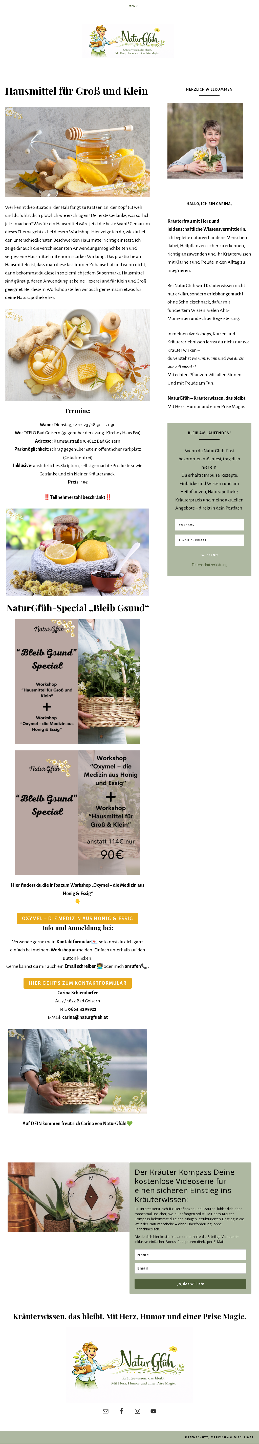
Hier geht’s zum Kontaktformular (78, 983)
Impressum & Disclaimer (232, 1437)
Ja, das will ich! (190, 1283)
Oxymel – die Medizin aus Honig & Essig (77, 918)
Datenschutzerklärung (209, 565)
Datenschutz (196, 1437)
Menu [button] (133, 6)
